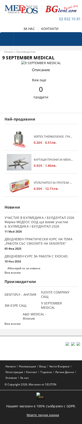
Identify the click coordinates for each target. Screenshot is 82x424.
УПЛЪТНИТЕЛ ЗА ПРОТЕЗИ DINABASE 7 (53, 183)
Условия (11, 378)
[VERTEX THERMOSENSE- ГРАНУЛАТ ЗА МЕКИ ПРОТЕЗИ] (19, 139)
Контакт (31, 372)
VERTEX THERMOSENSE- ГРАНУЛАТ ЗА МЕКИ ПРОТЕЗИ (53, 137)
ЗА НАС (29, 28)
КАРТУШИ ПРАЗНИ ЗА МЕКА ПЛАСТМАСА (53, 160)
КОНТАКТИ (50, 28)
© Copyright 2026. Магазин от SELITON (30, 384)
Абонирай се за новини (24, 268)
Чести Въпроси (59, 366)
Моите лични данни (43, 415)
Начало (8, 51)
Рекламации (27, 366)
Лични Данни (64, 372)
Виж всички (13, 273)
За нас (24, 378)
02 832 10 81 (70, 18)
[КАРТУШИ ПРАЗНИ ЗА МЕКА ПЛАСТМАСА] (19, 162)
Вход (42, 366)
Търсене (46, 372)
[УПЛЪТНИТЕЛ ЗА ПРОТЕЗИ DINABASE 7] (19, 185)
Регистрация (14, 372)
